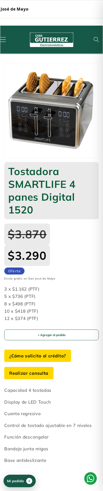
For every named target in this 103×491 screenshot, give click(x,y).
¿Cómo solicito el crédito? (37, 355)
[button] (96, 39)
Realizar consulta (28, 373)
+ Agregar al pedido (52, 335)
